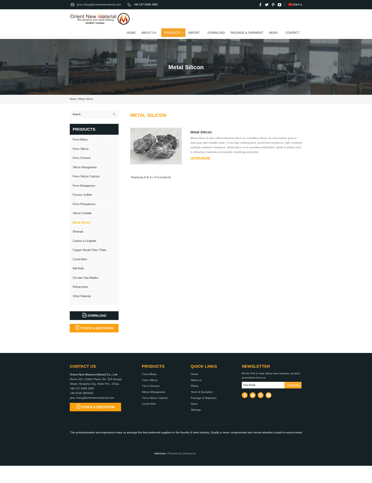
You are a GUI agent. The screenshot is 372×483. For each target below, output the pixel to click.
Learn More (200, 158)
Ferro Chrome (82, 158)
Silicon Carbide (82, 213)
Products (172, 32)
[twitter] (267, 4)
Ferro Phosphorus (84, 204)
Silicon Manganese (85, 167)
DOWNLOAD (96, 315)
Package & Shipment (247, 32)
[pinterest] (273, 4)
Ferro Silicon (81, 148)
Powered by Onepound (181, 453)
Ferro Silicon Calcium (86, 176)
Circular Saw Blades (85, 277)
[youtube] (279, 4)
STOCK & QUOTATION (97, 328)
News (273, 32)
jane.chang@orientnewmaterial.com (99, 4)
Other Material (82, 296)
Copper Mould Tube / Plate (89, 250)
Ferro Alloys (80, 139)
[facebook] (260, 4)
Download (216, 32)
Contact (292, 32)
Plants (194, 386)
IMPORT (194, 32)
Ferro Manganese (84, 185)
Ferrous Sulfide (82, 194)
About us (148, 32)
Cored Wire (80, 259)
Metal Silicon (86, 99)
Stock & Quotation (202, 392)
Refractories (80, 286)
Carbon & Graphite (84, 240)
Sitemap (196, 409)
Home (131, 32)
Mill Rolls (78, 268)
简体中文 (297, 4)
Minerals (78, 231)
